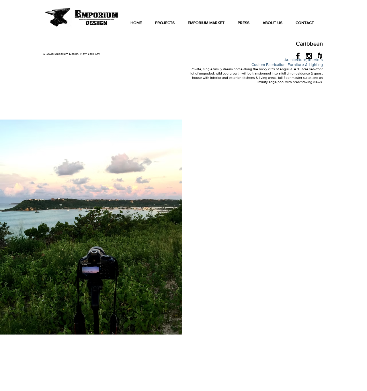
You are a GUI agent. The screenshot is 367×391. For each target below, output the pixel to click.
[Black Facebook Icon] (298, 56)
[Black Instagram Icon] (308, 56)
